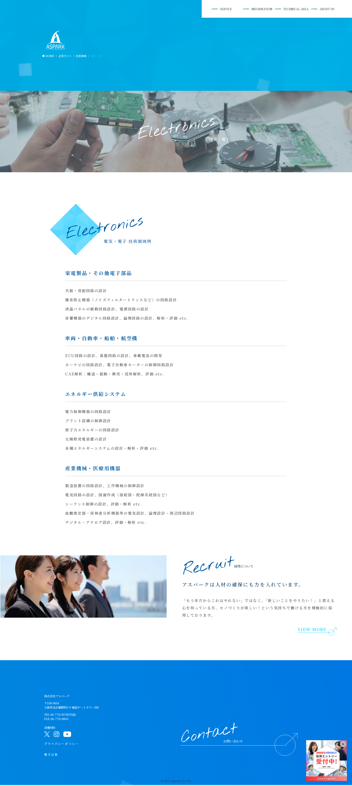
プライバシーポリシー (61, 744)
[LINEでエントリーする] (326, 760)
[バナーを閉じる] (343, 744)
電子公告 (51, 754)
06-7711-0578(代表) (63, 715)
